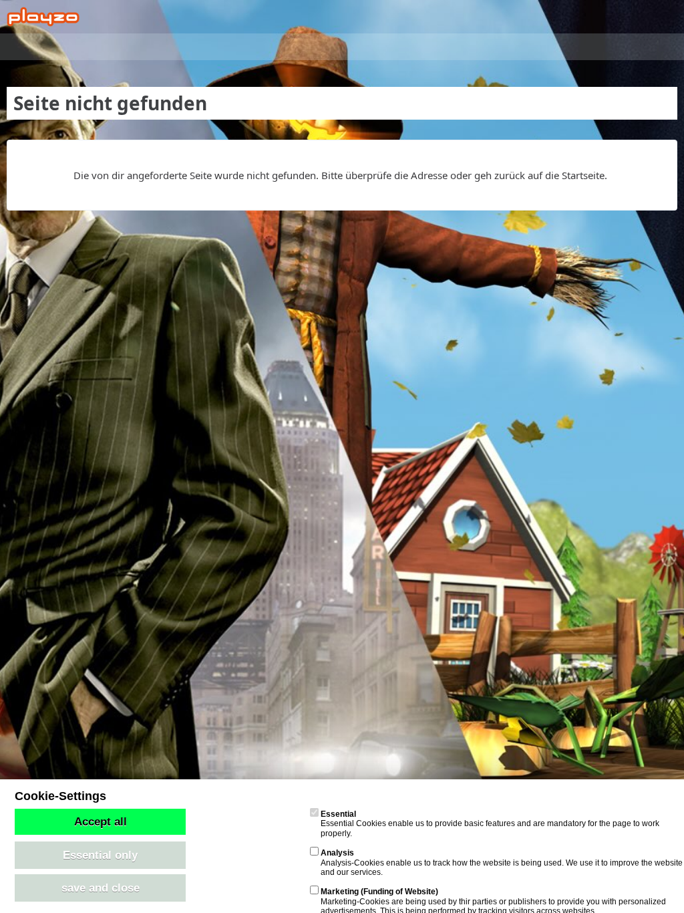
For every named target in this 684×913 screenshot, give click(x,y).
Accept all (100, 821)
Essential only (100, 855)
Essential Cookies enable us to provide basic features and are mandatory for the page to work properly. (490, 823)
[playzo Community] (43, 16)
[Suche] (599, 16)
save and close (100, 888)
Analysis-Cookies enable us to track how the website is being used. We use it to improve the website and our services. (502, 862)
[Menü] (666, 16)
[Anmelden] (633, 16)
